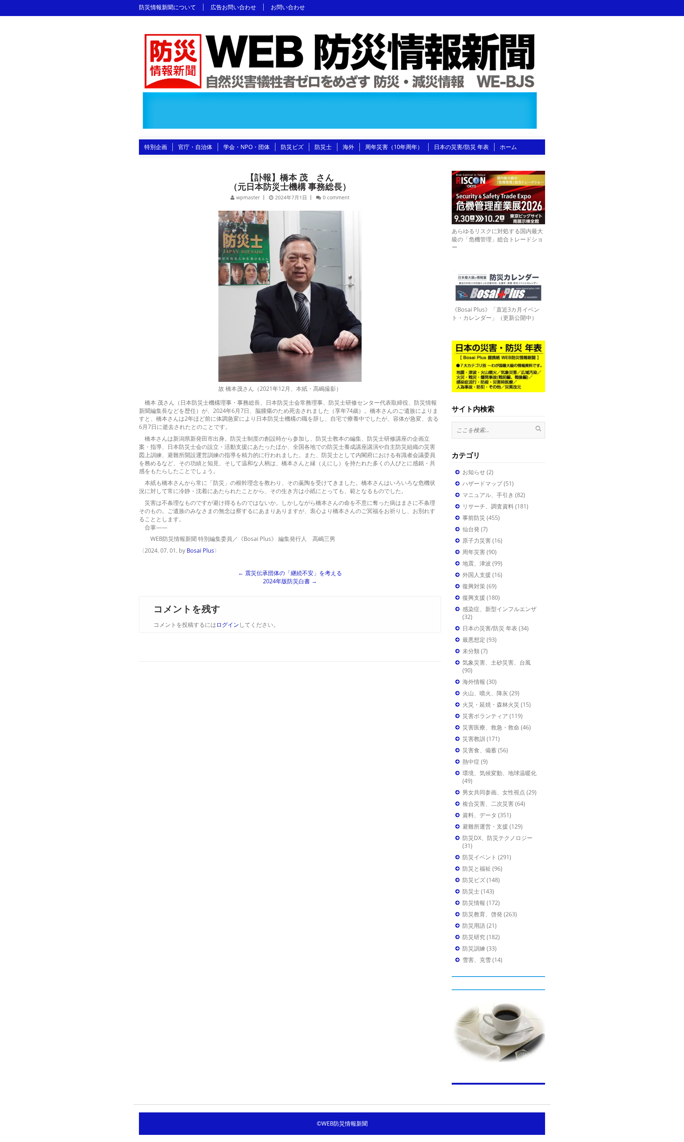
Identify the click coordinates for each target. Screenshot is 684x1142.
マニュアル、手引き (488, 495)
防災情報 (473, 903)
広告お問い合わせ (233, 7)
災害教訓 (473, 739)
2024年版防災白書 (290, 581)
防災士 (323, 147)
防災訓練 (473, 948)
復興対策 (473, 586)
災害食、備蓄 (479, 750)
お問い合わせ (288, 7)
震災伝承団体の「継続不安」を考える (290, 573)
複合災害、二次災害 (488, 804)
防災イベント (479, 857)
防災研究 (473, 937)
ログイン (227, 625)
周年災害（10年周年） (394, 147)
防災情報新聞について (167, 7)
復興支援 (473, 597)
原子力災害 (476, 540)
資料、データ (479, 815)
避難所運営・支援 (485, 826)
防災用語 (473, 926)
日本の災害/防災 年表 (461, 147)
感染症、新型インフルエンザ (499, 609)
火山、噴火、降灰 (485, 693)
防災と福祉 (476, 868)
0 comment (336, 197)
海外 (348, 147)
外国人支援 (476, 575)
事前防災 (473, 518)
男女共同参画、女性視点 (493, 792)
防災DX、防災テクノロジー (497, 838)
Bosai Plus (200, 550)
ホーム (508, 147)
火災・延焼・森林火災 (490, 704)
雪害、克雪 (476, 960)
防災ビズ (292, 147)
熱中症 (471, 761)
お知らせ (473, 472)
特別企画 (155, 147)
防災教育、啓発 (482, 914)
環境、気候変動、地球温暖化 (499, 773)
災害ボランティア (485, 716)
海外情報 (473, 682)
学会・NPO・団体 (246, 147)
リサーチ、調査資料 (488, 506)
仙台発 (471, 529)
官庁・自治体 (195, 147)
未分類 (471, 651)
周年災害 (473, 552)
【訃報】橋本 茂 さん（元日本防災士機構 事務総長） (290, 181)
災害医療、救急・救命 (490, 727)
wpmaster (248, 197)
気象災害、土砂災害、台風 (496, 662)
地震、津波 (476, 563)
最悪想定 (473, 640)
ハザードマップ (482, 483)
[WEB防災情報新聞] (339, 78)
